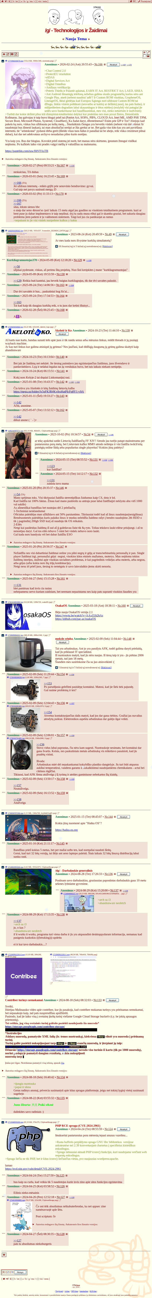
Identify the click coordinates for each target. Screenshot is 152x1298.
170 (61, 193)
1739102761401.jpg (17, 738)
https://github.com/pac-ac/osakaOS (75, 618)
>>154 (48, 712)
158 (62, 778)
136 (110, 873)
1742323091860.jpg (15, 602)
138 (62, 914)
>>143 (71, 382)
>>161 (110, 460)
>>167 (17, 203)
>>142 (17, 402)
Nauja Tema (76, 38)
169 (62, 176)
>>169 (123, 65)
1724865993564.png (15, 867)
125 (62, 1175)
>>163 (17, 302)
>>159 (71, 779)
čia (62, 1062)
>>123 (51, 466)
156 (62, 703)
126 (62, 1186)
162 (62, 410)
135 (62, 1098)
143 (62, 395)
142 (62, 381)
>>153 (48, 683)
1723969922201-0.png (16, 955)
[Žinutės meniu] (104, 64)
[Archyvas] (16, 54)
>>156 (71, 675)
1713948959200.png (15, 1122)
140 (62, 356)
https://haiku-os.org (66, 829)
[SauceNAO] (61, 61)
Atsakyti (113, 65)
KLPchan (93, 1291)
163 (62, 285)
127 (62, 1197)
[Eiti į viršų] (3, 54)
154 (62, 674)
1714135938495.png (17, 1200)
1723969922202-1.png (61, 955)
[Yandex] (64, 61)
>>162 (77, 382)
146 (61, 487)
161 (62, 578)
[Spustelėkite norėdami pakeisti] (76, 15)
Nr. (96, 64)
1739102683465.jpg (17, 706)
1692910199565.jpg (15, 231)
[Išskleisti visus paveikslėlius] (148, 53)
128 (62, 1234)
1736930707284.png (15, 813)
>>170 (129, 65)
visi (39, 1)
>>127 (17, 1240)
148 (129, 638)
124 (110, 1129)
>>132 (104, 460)
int (17, 1)
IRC (134, 1)
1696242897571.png (15, 431)
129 (79, 260)
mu (31, 1)
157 (62, 735)
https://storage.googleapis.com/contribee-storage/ (35, 1026)
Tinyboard (59, 1291)
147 (61, 546)
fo (24, 1)
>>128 (71, 1197)
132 (95, 473)
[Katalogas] (11, 54)
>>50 (17, 266)
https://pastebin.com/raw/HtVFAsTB (26, 151)
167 (62, 165)
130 (62, 274)
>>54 (17, 494)
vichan (67, 1291)
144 (110, 816)
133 (99, 1000)
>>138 (125, 891)
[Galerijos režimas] (146, 57)
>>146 (110, 435)
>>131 (51, 480)
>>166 (17, 182)
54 (88, 434)
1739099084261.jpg (15, 635)
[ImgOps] (58, 61)
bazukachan (84, 1291)
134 (62, 1077)
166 (100, 64)
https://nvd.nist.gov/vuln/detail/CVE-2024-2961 (33, 1168)
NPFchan (74, 1291)
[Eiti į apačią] (4, 1254)
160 (123, 605)
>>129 (17, 280)
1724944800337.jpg (70, 894)
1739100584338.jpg (17, 677)
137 (116, 890)
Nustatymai (145, 1)
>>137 (17, 920)
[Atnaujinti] (7, 54)
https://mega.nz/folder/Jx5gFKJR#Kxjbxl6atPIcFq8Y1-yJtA (49, 391)
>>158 (71, 735)
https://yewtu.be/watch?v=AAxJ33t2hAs (79, 615)
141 (62, 371)
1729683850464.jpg (15, 327)
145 (62, 843)
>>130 (88, 260)
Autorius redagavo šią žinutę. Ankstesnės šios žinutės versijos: (36, 159)
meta (45, 1)
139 (127, 330)
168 (62, 309)
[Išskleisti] (107, 246)
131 (95, 459)
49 (110, 234)
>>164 (71, 285)
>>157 (71, 703)
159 (62, 792)
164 (62, 295)
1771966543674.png (15, 61)
